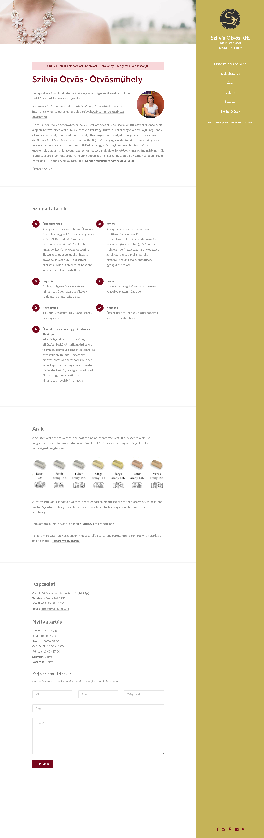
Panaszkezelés (215, 122)
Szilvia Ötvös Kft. (230, 38)
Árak (230, 83)
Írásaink (230, 102)
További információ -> (72, 380)
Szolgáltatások (230, 73)
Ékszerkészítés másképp (230, 64)
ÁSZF (225, 122)
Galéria (230, 92)
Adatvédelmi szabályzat (241, 122)
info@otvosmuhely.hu (55, 608)
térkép (83, 593)
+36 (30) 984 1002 (230, 48)
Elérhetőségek (230, 111)
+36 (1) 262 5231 (230, 43)
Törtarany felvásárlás (66, 540)
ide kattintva (85, 524)
